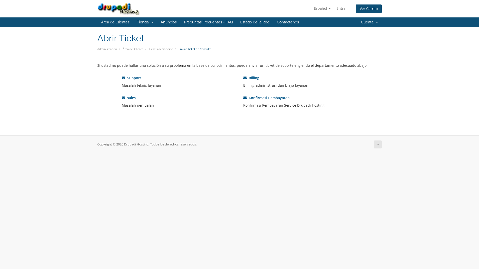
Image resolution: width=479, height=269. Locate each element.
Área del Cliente (133, 49)
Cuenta (368, 22)
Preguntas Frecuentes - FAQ (208, 22)
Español (321, 8)
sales (130, 97)
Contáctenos (288, 22)
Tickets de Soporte (161, 49)
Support (133, 77)
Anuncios (169, 22)
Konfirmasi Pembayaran (268, 97)
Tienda (144, 22)
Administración (107, 49)
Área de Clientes (115, 22)
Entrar (342, 8)
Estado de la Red (254, 22)
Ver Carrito (369, 8)
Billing (253, 77)
